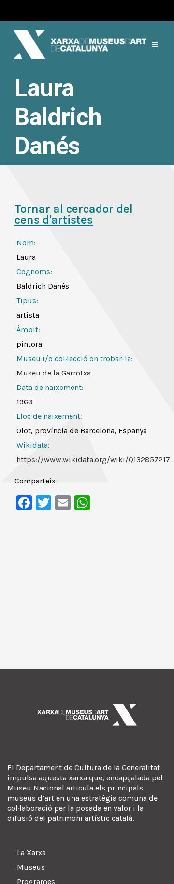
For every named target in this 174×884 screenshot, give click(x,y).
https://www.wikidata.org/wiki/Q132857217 (93, 459)
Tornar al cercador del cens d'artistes (73, 214)
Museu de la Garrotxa (53, 372)
